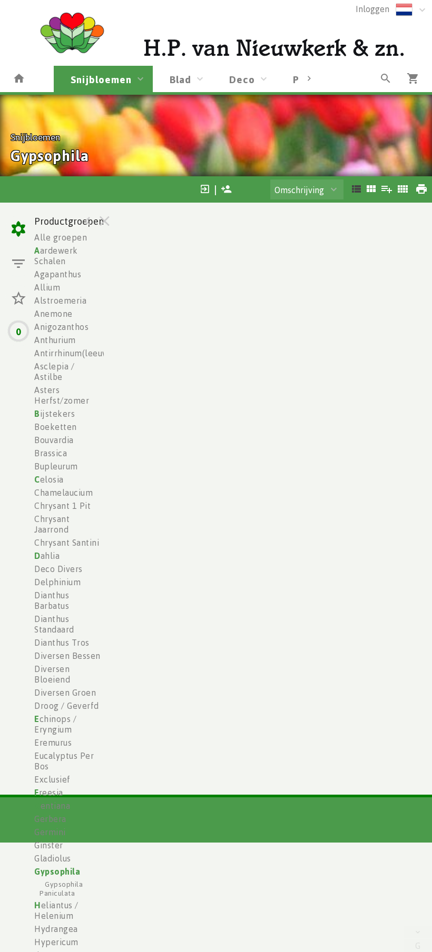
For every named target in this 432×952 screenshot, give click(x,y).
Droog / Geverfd (66, 705)
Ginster (48, 845)
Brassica (50, 453)
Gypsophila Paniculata (61, 888)
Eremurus (53, 742)
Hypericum (56, 942)
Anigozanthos (61, 327)
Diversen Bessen (67, 655)
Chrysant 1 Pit (62, 505)
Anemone (53, 313)
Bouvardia (54, 440)
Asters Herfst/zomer (61, 395)
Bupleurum (56, 466)
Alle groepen (60, 237)
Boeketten (55, 427)
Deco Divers (58, 569)
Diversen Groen (65, 692)
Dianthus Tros (62, 642)
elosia (49, 479)
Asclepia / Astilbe (54, 371)
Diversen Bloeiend (52, 674)
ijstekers (54, 413)
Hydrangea (56, 929)
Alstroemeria (60, 300)
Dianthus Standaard (54, 624)
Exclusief (52, 779)
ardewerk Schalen (56, 255)
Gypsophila (57, 871)
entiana (52, 805)
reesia (48, 792)
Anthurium (55, 340)
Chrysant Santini (66, 542)
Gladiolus (52, 858)
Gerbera (50, 819)
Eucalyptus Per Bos (64, 760)
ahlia (47, 555)
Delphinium (57, 582)
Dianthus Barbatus (51, 600)
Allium (47, 287)
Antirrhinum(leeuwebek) (83, 353)
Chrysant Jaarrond (52, 524)
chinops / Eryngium (55, 724)
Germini (50, 832)
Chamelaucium (63, 492)
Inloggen (372, 9)
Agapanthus (57, 274)
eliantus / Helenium (56, 910)
